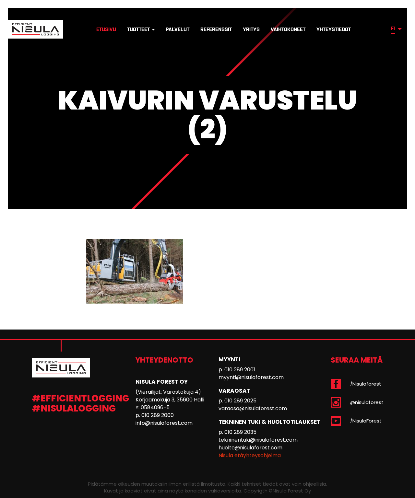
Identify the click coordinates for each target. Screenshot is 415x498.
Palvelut (177, 29)
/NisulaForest (366, 420)
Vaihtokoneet (288, 29)
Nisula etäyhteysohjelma (250, 455)
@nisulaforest (366, 402)
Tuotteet (139, 29)
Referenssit (216, 29)
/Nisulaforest (365, 383)
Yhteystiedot (333, 29)
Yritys (251, 29)
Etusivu (106, 29)
